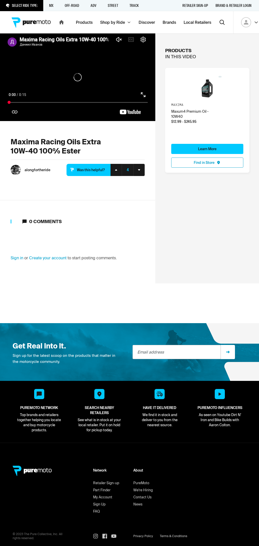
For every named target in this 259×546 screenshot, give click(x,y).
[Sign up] (228, 352)
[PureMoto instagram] (97, 536)
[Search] (222, 22)
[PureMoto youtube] (115, 536)
